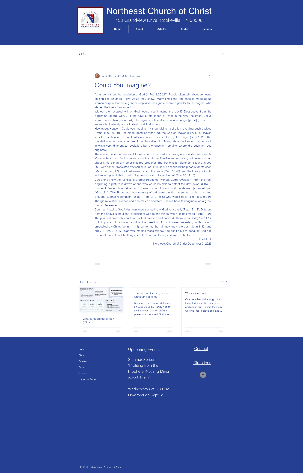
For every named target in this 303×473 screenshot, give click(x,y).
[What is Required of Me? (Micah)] (102, 300)
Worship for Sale (195, 293)
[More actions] (209, 76)
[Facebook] (203, 375)
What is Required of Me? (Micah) (98, 320)
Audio (81, 367)
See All (223, 281)
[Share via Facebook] (96, 254)
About (81, 355)
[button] (223, 54)
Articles (82, 361)
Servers (82, 373)
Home (81, 349)
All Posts (84, 54)
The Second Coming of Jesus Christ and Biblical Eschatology (153, 295)
